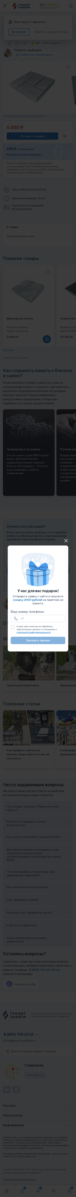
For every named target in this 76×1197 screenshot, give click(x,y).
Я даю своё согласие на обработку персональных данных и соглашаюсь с (37, 629)
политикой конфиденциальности (34, 632)
